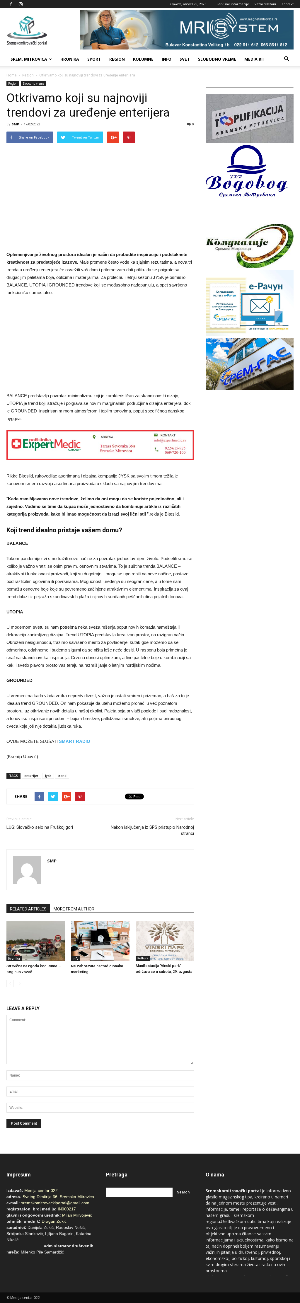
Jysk (48, 775)
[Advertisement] (100, 345)
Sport (94, 59)
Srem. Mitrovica (29, 59)
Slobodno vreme (217, 59)
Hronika (69, 59)
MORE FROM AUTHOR (74, 909)
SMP (15, 124)
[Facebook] (10, 4)
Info (166, 59)
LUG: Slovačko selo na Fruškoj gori (39, 827)
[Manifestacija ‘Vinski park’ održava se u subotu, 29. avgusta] (165, 941)
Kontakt (288, 4)
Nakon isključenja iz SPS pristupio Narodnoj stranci (152, 830)
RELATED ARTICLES (28, 909)
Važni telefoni (265, 4)
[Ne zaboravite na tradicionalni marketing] (100, 941)
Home (11, 75)
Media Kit (254, 59)
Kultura (142, 958)
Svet (185, 59)
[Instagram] (20, 4)
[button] (286, 59)
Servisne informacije (233, 4)
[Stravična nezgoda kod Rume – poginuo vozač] (35, 941)
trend (62, 775)
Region (117, 59)
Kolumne (143, 59)
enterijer (31, 775)
